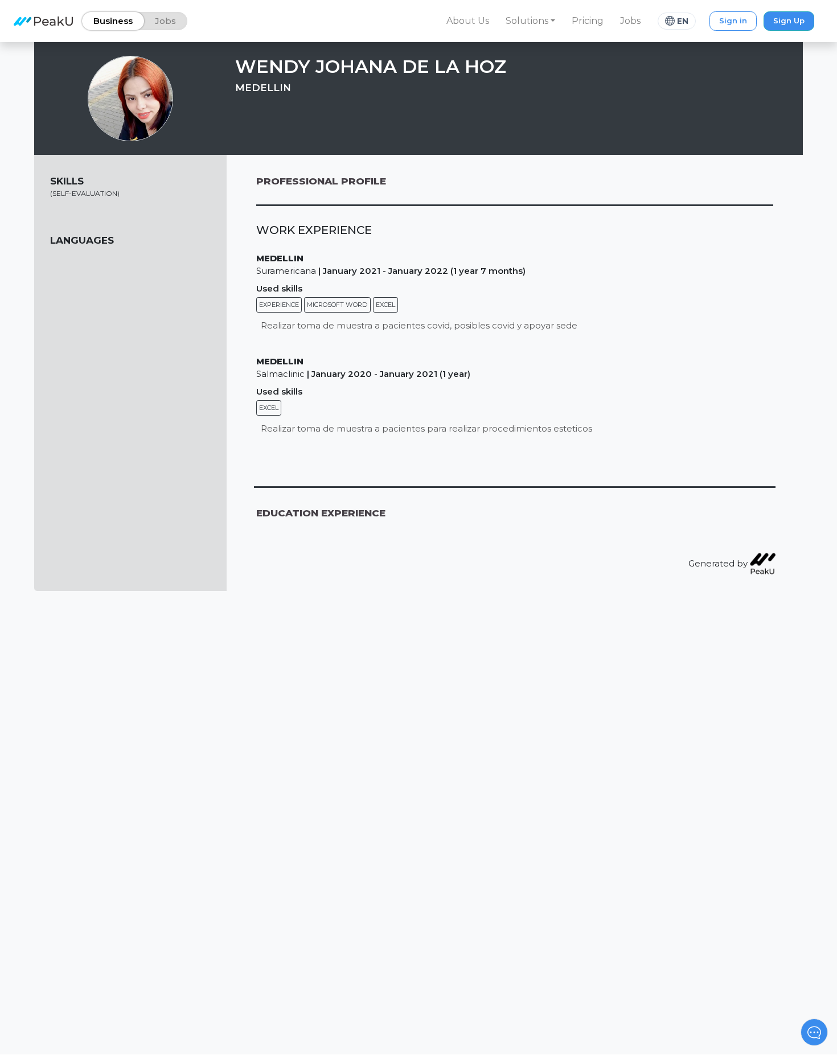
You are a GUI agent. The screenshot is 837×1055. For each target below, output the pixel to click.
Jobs (630, 20)
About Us (467, 20)
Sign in (733, 20)
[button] (530, 21)
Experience (279, 305)
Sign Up (789, 20)
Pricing (588, 20)
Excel (385, 305)
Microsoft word (337, 305)
